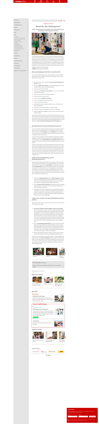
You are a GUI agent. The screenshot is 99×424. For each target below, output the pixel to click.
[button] (35, 1)
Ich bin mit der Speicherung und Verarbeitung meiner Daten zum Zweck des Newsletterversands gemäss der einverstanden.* (82, 420)
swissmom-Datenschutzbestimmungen (77, 420)
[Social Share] (64, 20)
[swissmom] (23, 1)
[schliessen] (96, 409)
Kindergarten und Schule (48, 23)
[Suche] (47, 21)
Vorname (80, 414)
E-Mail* (69, 414)
